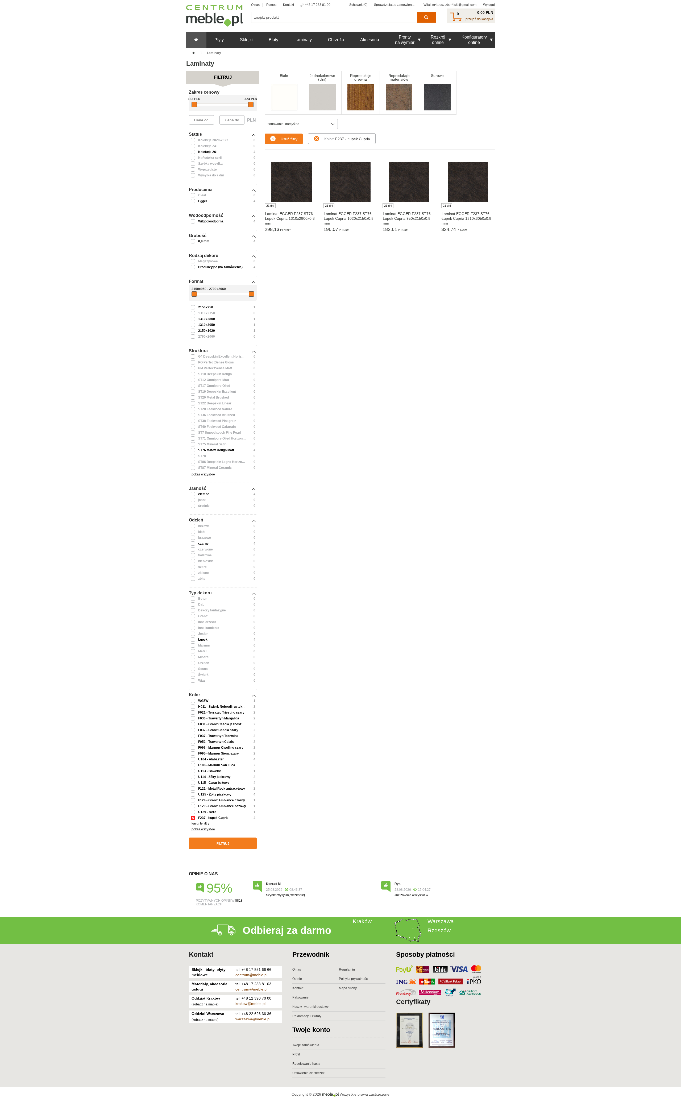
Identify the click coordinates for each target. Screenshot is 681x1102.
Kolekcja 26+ (208, 152)
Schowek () (358, 5)
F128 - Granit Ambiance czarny (221, 800)
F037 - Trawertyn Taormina (218, 736)
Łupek (202, 639)
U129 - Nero (207, 812)
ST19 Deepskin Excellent (217, 391)
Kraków (362, 921)
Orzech (203, 663)
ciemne (203, 494)
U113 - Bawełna (210, 771)
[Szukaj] (426, 17)
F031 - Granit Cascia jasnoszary (222, 724)
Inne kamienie (208, 628)
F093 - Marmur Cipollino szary (220, 747)
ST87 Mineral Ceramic (215, 468)
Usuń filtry (289, 139)
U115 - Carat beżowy (213, 783)
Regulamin (347, 969)
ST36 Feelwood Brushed (216, 415)
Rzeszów (439, 930)
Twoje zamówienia (305, 1045)
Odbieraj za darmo (287, 930)
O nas (255, 5)
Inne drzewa (207, 622)
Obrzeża (336, 40)
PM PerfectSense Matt (215, 368)
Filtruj (223, 844)
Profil (296, 1054)
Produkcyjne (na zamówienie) (220, 267)
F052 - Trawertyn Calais (216, 742)
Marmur (204, 645)
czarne (203, 543)
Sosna (203, 669)
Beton (202, 598)
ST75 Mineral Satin (212, 444)
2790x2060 (206, 336)
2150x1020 (206, 331)
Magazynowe (208, 261)
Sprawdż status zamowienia (394, 5)
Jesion (203, 634)
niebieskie (206, 561)
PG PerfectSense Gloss (216, 362)
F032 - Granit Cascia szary (218, 730)
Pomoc (271, 5)
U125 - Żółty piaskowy (214, 794)
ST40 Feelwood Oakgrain (217, 427)
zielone (203, 573)
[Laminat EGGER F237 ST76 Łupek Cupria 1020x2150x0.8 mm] (350, 182)
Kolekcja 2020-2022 (213, 140)
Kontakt (288, 5)
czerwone (205, 549)
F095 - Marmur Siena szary (218, 753)
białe (201, 532)
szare (202, 567)
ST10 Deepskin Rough (215, 374)
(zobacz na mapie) (205, 1004)
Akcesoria (369, 40)
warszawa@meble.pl (252, 1019)
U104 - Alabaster (211, 759)
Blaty (273, 40)
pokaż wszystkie (203, 474)
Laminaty (303, 40)
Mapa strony (348, 988)
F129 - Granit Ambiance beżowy (222, 806)
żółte (201, 579)
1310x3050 (206, 325)
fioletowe (205, 555)
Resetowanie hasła (306, 1064)
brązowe (204, 538)
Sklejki (246, 40)
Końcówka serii (210, 158)
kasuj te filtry (200, 823)
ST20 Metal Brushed (213, 397)
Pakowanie (300, 997)
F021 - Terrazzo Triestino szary (221, 712)
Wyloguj (489, 5)
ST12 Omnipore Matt (213, 380)
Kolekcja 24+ (208, 146)
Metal (202, 651)
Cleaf (202, 195)
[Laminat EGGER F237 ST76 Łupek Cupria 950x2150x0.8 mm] (409, 182)
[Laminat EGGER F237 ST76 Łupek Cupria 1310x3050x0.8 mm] (468, 182)
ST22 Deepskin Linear (214, 403)
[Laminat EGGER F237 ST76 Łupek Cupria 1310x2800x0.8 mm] (291, 182)
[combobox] (301, 124)
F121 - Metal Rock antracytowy (221, 788)
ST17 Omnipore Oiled (214, 386)
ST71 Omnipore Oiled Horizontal (222, 438)
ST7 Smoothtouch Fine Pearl (219, 432)
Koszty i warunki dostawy (310, 1007)
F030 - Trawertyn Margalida (218, 718)
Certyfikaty (413, 1001)
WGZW (203, 701)
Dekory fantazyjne (212, 610)
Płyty (219, 40)
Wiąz (201, 680)
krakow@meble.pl (250, 1003)
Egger (202, 201)
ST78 (202, 456)
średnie (204, 506)
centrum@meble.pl (251, 975)
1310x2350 (206, 313)
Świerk (203, 675)
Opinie (297, 979)
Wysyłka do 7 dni (211, 175)
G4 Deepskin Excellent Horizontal (223, 356)
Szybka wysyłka (210, 163)
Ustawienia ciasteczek (308, 1073)
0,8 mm (203, 241)
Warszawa (440, 921)
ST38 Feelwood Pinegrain (217, 421)
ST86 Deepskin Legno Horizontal (222, 462)
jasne (202, 500)
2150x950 (205, 307)
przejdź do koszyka (479, 19)
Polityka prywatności (353, 979)
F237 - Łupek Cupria (213, 818)
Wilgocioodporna (210, 221)
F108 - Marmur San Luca (216, 765)
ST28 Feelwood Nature (215, 409)
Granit (202, 616)
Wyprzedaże (207, 169)
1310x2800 (206, 319)
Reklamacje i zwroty (306, 1016)
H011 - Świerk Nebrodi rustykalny (223, 707)
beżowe (204, 526)
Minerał (203, 657)
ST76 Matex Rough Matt (216, 450)
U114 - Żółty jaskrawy (214, 777)
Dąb (201, 604)
